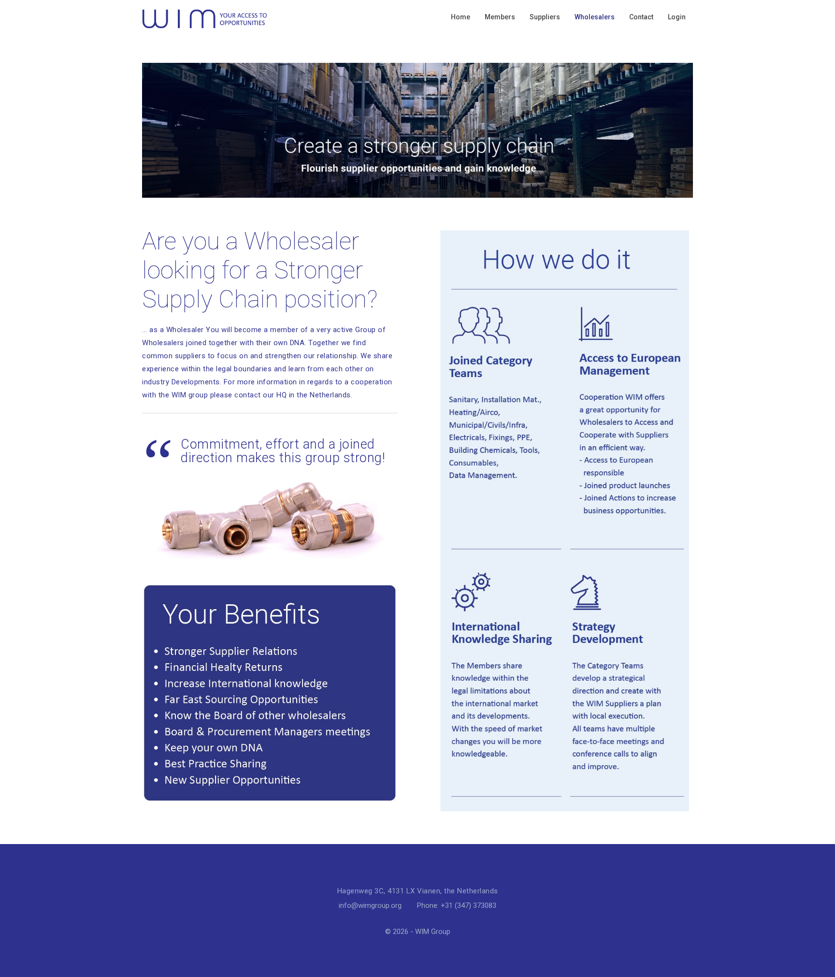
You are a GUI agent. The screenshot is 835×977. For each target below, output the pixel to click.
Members (500, 17)
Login (677, 17)
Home (460, 17)
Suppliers (545, 17)
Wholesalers (595, 17)
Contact (641, 17)
